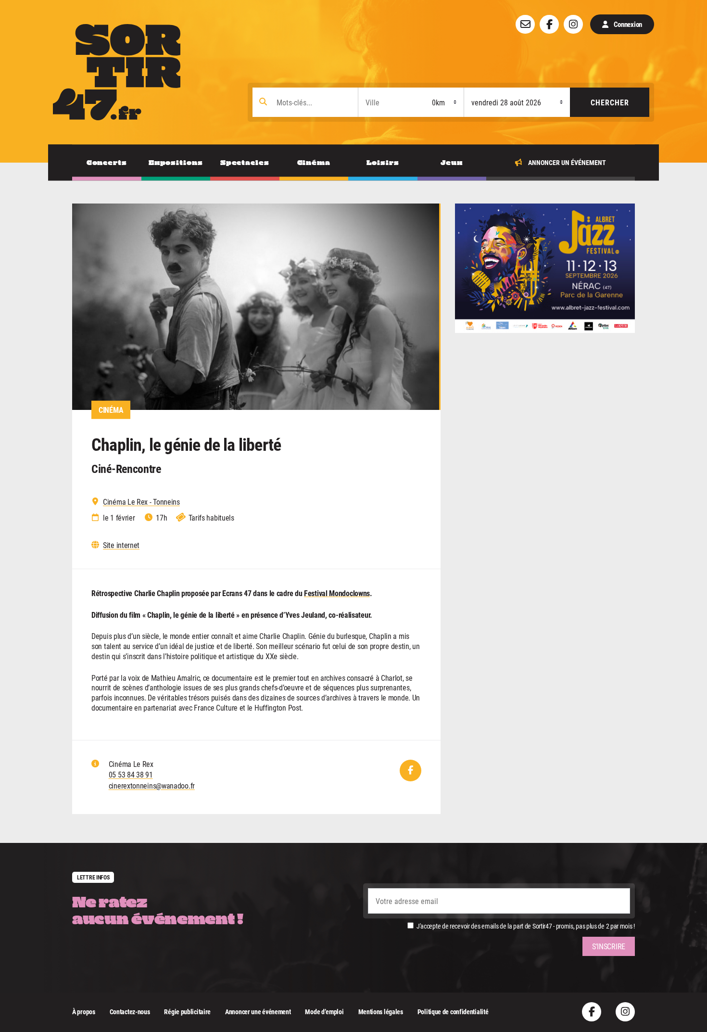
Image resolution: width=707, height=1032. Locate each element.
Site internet (121, 545)
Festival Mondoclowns (337, 593)
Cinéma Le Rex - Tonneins (141, 501)
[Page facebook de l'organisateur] (410, 770)
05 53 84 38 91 (131, 774)
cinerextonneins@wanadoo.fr (152, 785)
